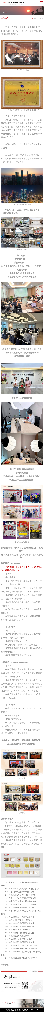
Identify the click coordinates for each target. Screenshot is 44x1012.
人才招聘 (40, 18)
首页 (35, 18)
